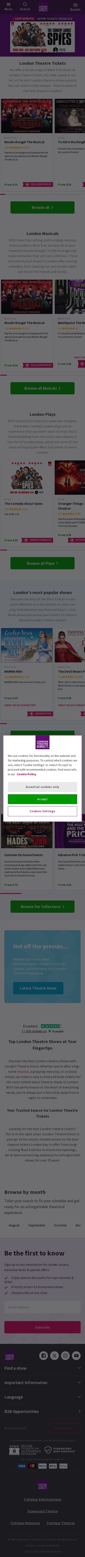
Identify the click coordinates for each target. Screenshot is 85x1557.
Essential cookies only (42, 787)
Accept (42, 799)
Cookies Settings (42, 811)
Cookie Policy (26, 774)
